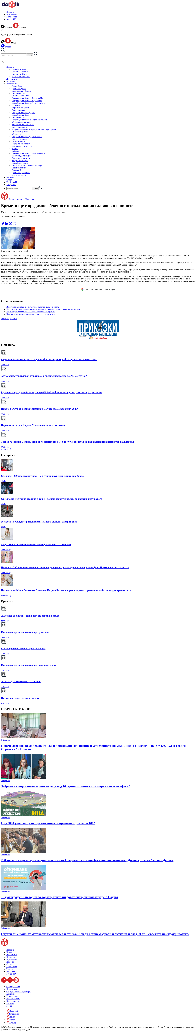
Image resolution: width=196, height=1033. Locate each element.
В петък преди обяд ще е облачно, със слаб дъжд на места (32, 307)
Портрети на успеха (21, 144)
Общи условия (13, 987)
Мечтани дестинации (21, 156)
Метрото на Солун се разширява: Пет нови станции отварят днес (39, 521)
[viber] (14, 225)
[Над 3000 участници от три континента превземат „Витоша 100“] (23, 815)
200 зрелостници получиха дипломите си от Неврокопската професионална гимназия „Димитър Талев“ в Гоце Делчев (87, 860)
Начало (9, 952)
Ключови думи (13, 1001)
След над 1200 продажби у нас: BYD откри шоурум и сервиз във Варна (42, 475)
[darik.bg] (10, 7)
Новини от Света (19, 74)
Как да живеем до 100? (22, 146)
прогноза (5, 318)
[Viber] (3, 221)
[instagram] (16, 982)
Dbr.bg (12, 1020)
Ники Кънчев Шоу (20, 96)
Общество (29, 199)
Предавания (11, 14)
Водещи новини (19, 69)
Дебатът (15, 151)
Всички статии (13, 999)
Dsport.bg (13, 1011)
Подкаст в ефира (19, 139)
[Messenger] (7, 221)
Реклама (10, 1003)
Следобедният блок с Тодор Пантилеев (29, 120)
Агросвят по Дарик (20, 108)
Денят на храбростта (21, 172)
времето (13, 318)
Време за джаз (18, 110)
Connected (16, 170)
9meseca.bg (6, 550)
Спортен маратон (20, 132)
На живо (10, 177)
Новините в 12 (18, 117)
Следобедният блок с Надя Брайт (27, 100)
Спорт (9, 180)
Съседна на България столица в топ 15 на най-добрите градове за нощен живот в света (51, 498)
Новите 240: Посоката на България (27, 165)
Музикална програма (21, 122)
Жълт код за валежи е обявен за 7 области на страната (30, 312)
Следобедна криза (20, 163)
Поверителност (13, 989)
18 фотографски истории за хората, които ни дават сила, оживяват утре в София (59, 897)
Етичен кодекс (13, 996)
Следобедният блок (20, 115)
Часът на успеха (19, 168)
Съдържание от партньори (18, 991)
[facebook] (3, 225)
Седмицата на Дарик (21, 91)
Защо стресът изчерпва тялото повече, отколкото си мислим (36, 544)
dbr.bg (3, 481)
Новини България (20, 72)
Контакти (10, 994)
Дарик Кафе (17, 86)
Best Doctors (11, 971)
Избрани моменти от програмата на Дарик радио (34, 129)
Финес (15, 148)
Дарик (11, 199)
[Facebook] (11, 221)
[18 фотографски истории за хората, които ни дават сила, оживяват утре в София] (23, 889)
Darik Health (11, 17)
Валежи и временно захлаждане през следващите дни (30, 314)
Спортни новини (19, 127)
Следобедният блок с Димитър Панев (29, 98)
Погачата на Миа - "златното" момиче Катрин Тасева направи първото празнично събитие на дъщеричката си (66, 590)
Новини (10, 12)
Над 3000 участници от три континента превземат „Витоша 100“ (48, 823)
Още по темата (18, 141)
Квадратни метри (20, 160)
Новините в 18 (18, 93)
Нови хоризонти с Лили (23, 124)
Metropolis (16, 134)
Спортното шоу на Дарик (23, 112)
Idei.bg (12, 1017)
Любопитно (11, 79)
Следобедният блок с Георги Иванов (28, 153)
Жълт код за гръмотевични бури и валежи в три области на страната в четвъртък (43, 309)
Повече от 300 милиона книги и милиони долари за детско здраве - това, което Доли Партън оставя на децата (65, 567)
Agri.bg (12, 1023)
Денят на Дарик (19, 88)
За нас (9, 1006)
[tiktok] (4, 982)
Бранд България (19, 175)
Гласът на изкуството (21, 158)
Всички (5, 449)
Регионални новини (21, 76)
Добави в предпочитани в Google (100, 289)
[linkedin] (7, 225)
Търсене (10, 969)
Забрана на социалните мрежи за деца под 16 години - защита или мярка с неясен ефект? (65, 786)
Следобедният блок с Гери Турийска (28, 103)
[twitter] (11, 225)
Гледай (8, 47)
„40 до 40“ (11, 19)
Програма (10, 81)
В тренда (16, 105)
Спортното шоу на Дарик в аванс (27, 136)
